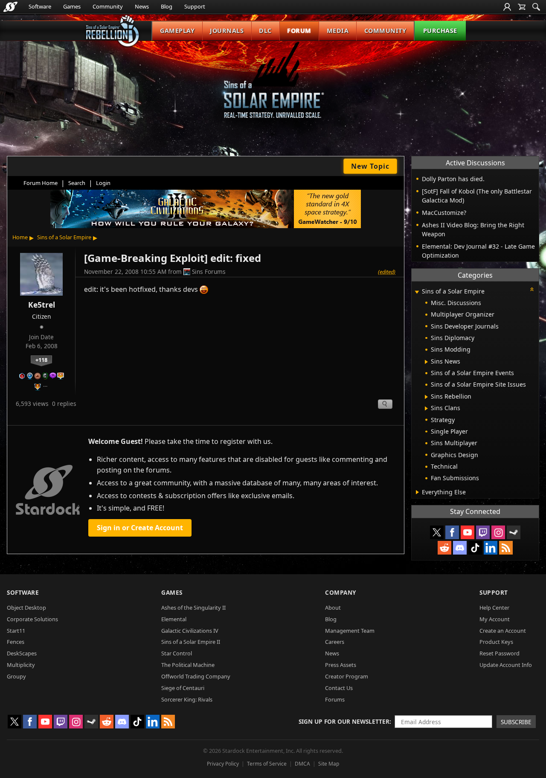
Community (108, 6)
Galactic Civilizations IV (189, 630)
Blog (166, 6)
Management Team (350, 630)
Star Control (176, 653)
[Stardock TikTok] (475, 547)
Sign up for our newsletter (344, 721)
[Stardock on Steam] (513, 532)
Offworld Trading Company (195, 676)
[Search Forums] (536, 6)
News (142, 6)
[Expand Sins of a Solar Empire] (417, 292)
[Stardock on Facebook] (452, 532)
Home (20, 237)
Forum (299, 30)
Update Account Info (505, 665)
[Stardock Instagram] (498, 532)
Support (194, 6)
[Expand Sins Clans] (426, 408)
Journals (227, 30)
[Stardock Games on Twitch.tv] (483, 532)
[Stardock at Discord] (460, 547)
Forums (335, 699)
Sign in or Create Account (140, 527)
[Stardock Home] (10, 7)
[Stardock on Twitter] (436, 532)
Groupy (16, 676)
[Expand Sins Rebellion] (426, 397)
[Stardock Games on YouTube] (467, 532)
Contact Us (339, 688)
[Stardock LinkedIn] (490, 547)
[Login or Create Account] (507, 6)
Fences (15, 642)
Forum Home (40, 183)
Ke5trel (41, 304)
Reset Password (499, 653)
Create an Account (502, 630)
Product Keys (496, 642)
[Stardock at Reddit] (444, 547)
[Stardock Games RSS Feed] (506, 547)
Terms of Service (267, 763)
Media (338, 30)
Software (40, 6)
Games (72, 6)
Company (340, 592)
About (333, 607)
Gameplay (177, 30)
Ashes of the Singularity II (193, 607)
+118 (41, 360)
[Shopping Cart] (521, 6)
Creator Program (346, 676)
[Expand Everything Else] (417, 492)
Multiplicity (21, 665)
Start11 (16, 630)
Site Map (328, 763)
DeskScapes (22, 653)
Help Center (494, 607)
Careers (334, 642)
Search (76, 183)
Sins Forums (209, 271)
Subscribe (516, 722)
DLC (265, 30)
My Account (494, 619)
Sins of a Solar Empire (64, 237)
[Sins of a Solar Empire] (273, 87)
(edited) (386, 272)
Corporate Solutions (32, 619)
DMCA (302, 763)
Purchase (440, 30)
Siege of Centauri (182, 688)
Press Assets (340, 665)
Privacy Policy (223, 763)
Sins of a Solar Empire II (190, 642)
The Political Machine (188, 665)
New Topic (370, 166)
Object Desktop (26, 607)
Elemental (173, 619)
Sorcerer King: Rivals (186, 699)
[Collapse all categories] (532, 289)
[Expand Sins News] (426, 362)
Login (103, 183)
